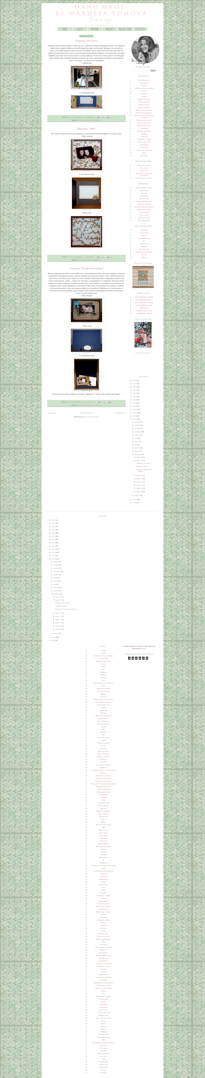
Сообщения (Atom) (92, 417)
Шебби (144, 257)
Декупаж (103, 713)
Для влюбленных (144, 238)
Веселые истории (103, 691)
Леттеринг (103, 797)
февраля (138, 454)
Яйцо (103, 1040)
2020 (135, 393)
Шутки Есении (144, 218)
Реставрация (144, 144)
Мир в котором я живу (144, 188)
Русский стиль (144, 249)
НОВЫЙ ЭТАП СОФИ (144, 311)
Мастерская (103, 816)
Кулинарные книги (144, 125)
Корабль (103, 773)
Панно (103, 882)
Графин (144, 96)
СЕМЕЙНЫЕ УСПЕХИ (144, 313)
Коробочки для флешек (144, 113)
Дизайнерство (103, 718)
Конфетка (103, 767)
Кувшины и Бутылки (144, 120)
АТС (103, 669)
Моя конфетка (103, 844)
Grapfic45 (103, 1051)
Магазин (103, 808)
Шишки (103, 1029)
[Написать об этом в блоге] (103, 117)
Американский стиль (103, 661)
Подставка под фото (103, 906)
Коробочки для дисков (144, 110)
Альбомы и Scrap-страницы (144, 88)
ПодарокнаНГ (103, 901)
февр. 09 (140, 488)
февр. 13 (140, 482)
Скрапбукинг (97, 120)
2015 (135, 409)
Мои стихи (144, 168)
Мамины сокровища (144, 131)
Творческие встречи (144, 209)
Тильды (144, 254)
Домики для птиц (144, 99)
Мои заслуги (103, 830)
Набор (103, 849)
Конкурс (103, 762)
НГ (144, 241)
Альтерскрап (103, 658)
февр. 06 (140, 491)
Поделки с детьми (103, 903)
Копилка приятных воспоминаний (103, 770)
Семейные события (144, 204)
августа (137, 435)
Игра (103, 729)
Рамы (103, 942)
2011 (135, 499)
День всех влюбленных (103, 716)
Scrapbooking (144, 233)
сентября (138, 432)
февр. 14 (140, 478)
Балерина (103, 672)
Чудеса (103, 1021)
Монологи (144, 171)
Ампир (103, 664)
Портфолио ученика (144, 139)
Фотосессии (144, 215)
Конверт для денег (103, 756)
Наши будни (144, 190)
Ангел (103, 666)
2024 (135, 380)
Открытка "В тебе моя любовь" (86, 268)
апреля (137, 448)
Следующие (52, 413)
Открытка (103, 874)
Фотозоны (144, 147)
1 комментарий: (89, 117)
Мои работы (81, 120)
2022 (135, 387)
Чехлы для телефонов (144, 150)
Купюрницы (144, 128)
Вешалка (103, 694)
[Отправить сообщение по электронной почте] (97, 117)
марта (137, 451)
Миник (103, 822)
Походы (144, 193)
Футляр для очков (103, 1012)
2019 (135, 396)
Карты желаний (144, 102)
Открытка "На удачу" (86, 40)
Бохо (103, 680)
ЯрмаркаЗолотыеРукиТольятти (103, 1042)
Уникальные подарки (103, 996)
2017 (135, 403)
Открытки (89, 120)
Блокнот (144, 94)
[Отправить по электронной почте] (101, 117)
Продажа (103, 925)
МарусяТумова (103, 814)
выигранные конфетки (103, 702)
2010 (135, 503)
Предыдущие (120, 413)
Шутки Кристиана (144, 220)
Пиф (103, 890)
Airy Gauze (103, 1045)
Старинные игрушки (103, 977)
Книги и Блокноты (144, 107)
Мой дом (103, 838)
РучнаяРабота (103, 961)
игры (103, 735)
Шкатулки (144, 155)
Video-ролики (144, 83)
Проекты (103, 928)
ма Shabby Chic (103, 803)
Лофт (103, 800)
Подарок (103, 898)
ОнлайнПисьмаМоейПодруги (103, 871)
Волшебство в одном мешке (103, 699)
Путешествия (144, 198)
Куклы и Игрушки (144, 123)
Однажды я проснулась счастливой (144, 174)
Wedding (103, 1072)
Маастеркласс (103, 805)
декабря (138, 422)
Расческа (103, 950)
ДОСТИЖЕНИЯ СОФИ (144, 305)
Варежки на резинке (104, 688)
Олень (103, 868)
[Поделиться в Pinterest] (110, 117)
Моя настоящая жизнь (103, 846)
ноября (137, 425)
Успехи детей (144, 212)
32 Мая (103, 650)
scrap (103, 1059)
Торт (103, 993)
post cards (103, 1056)
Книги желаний (144, 104)
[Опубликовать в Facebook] (108, 117)
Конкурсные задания (103, 765)
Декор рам (103, 710)
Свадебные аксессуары (144, 252)
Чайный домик (103, 1015)
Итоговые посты (144, 165)
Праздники (144, 196)
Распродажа (103, 944)
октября (138, 428)
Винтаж (144, 235)
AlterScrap (144, 230)
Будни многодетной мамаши (103, 683)
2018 (135, 400)
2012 (135, 419)
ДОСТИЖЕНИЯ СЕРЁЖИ (144, 302)
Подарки (103, 893)
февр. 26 (140, 457)
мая (136, 444)
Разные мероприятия (144, 201)
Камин (103, 740)
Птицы (103, 931)
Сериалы (103, 969)
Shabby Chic (103, 1064)
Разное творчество (144, 142)
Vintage (103, 1070)
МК (103, 827)
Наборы (144, 134)
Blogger (143, 648)
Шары (144, 153)
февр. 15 (140, 475)
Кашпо (103, 745)
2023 (135, 383)
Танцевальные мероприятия (144, 207)
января (137, 495)
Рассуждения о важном (144, 178)
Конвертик (103, 759)
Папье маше (103, 884)
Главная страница (86, 413)
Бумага (103, 686)
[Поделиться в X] (106, 117)
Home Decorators (144, 80)
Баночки (144, 91)
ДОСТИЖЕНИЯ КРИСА (144, 300)
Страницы (103, 980)
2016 (135, 406)
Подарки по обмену (103, 895)
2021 (135, 390)
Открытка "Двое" (86, 128)
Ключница (103, 748)
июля (137, 438)
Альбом (144, 85)
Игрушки (103, 732)
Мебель (103, 819)
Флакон (103, 1002)
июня (137, 441)
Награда (103, 854)
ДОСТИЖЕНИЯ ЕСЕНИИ (144, 297)
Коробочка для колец (103, 775)
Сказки (103, 972)
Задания (103, 726)
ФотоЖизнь (103, 1004)
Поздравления (103, 909)
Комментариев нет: (89, 402)
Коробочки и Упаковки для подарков (144, 116)
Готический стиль (103, 705)
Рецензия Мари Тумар (103, 955)
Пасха (103, 887)
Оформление (103, 879)
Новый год (144, 244)
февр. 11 (140, 485)
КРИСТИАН (144, 308)
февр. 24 (140, 460)
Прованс (144, 246)
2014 (135, 413)
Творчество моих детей (103, 988)
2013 (135, 416)
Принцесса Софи (103, 920)
